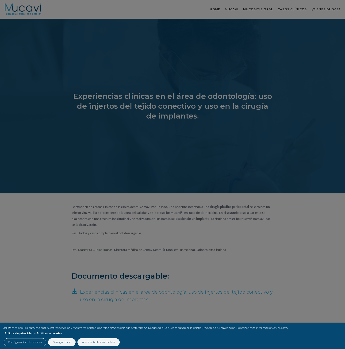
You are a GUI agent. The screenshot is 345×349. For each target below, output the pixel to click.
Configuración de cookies (25, 342)
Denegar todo (62, 342)
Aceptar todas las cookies (98, 342)
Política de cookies (49, 333)
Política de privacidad (19, 333)
